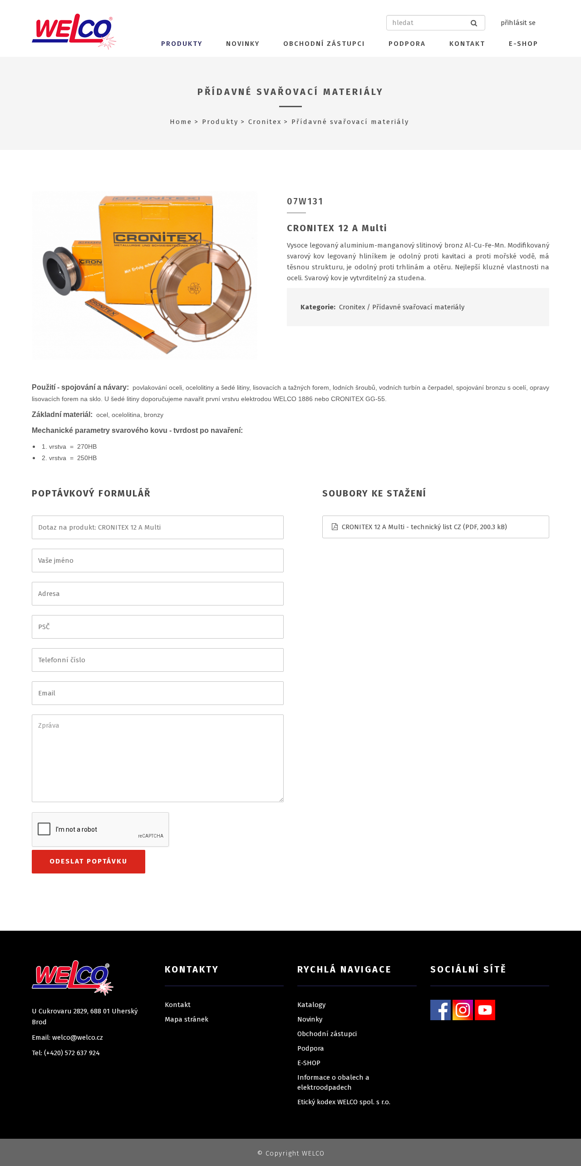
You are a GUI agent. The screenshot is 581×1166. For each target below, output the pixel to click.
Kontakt (467, 44)
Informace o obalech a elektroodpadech (333, 1082)
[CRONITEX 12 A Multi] (144, 275)
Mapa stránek (186, 1019)
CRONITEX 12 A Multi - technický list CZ (401, 527)
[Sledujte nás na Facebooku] (440, 1009)
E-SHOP (523, 44)
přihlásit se (518, 23)
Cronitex (264, 122)
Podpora (407, 44)
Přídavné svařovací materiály (290, 91)
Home (181, 122)
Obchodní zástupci (324, 44)
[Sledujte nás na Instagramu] (463, 1009)
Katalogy (311, 1005)
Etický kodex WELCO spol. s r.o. (343, 1102)
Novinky (243, 44)
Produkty (181, 44)
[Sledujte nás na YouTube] (485, 1009)
